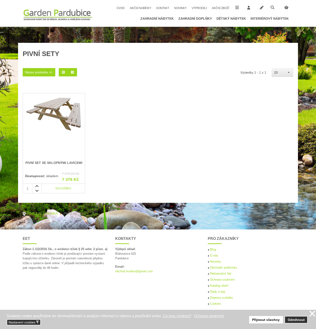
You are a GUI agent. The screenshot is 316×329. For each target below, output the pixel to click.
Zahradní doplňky (195, 18)
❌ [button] (312, 314)
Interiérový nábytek (270, 18)
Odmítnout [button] (296, 320)
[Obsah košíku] (286, 7)
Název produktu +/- (39, 72)
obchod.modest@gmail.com (134, 271)
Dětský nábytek (231, 18)
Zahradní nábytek (157, 18)
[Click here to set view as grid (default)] (63, 72)
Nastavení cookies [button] (24, 322)
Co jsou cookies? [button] (177, 316)
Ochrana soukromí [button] (209, 316)
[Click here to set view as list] (72, 72)
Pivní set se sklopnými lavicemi (53, 163)
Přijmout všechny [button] (266, 320)
